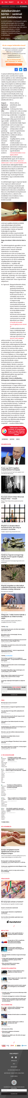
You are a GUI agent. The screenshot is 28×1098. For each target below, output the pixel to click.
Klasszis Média (14, 1076)
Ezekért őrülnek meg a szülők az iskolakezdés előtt (16, 1022)
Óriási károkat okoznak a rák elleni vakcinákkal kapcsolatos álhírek (13, 630)
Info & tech (4, 930)
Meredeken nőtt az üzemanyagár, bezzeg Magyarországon (11, 635)
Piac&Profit (17, 38)
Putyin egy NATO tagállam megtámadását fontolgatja (10, 469)
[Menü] (2, 2)
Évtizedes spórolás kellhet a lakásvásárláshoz (12, 732)
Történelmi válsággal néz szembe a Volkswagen (14, 996)
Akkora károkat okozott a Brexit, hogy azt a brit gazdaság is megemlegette (13, 717)
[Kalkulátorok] (18, 2)
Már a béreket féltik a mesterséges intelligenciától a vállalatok (10, 964)
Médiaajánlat (14, 1066)
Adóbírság (5, 439)
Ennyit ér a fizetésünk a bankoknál (9, 907)
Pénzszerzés (5, 878)
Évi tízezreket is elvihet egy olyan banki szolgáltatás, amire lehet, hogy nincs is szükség (13, 861)
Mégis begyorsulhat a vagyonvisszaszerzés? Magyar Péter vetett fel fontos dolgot (12, 676)
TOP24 (4, 626)
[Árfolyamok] (22, 2)
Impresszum (14, 1060)
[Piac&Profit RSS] (16, 1057)
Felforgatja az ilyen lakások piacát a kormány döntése (12, 722)
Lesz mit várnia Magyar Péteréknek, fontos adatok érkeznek (13, 742)
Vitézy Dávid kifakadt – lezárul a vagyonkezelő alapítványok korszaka (12, 651)
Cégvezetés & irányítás (8, 968)
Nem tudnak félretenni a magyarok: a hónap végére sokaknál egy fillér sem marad (13, 747)
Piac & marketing (6, 1004)
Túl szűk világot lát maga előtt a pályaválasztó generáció (12, 711)
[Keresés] (25, 2)
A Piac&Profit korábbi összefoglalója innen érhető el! (18, 324)
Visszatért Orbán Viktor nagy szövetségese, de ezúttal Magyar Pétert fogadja (12, 670)
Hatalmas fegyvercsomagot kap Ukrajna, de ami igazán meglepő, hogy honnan (12, 556)
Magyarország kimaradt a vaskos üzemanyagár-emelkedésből (13, 665)
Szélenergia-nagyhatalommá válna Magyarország (13, 866)
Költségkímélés (6, 826)
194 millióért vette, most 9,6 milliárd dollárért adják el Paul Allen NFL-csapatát (16, 770)
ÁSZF (14, 1063)
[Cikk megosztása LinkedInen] (25, 69)
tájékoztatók (14, 1073)
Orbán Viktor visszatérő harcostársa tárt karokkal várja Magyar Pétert (13, 645)
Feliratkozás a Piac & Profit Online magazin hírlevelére (14, 1087)
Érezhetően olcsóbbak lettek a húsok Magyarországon (10, 736)
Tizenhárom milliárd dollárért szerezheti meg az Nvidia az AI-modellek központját (14, 786)
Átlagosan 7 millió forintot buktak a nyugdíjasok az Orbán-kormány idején (13, 616)
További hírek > (5, 822)
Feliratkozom (14, 694)
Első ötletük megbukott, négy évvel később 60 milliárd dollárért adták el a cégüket (15, 810)
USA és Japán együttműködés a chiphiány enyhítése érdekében (15, 933)
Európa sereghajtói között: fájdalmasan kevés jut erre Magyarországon (10, 851)
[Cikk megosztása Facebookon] (16, 69)
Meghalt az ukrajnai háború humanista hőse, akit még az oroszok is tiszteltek (11, 527)
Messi (17, 439)
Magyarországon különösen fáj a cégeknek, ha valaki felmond (16, 971)
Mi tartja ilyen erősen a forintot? (9, 702)
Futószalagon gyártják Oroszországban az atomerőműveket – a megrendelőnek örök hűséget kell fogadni (13, 659)
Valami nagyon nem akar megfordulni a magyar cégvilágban (17, 978)
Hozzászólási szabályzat (14, 1070)
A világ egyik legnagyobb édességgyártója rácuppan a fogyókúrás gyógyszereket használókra (12, 960)
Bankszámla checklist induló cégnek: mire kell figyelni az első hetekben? (17, 986)
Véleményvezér (6, 444)
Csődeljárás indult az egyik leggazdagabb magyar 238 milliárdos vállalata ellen (17, 759)
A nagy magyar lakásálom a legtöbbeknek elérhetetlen (11, 912)
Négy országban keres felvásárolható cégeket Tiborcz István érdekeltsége (17, 798)
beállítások (21, 1073)
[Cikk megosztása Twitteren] (20, 69)
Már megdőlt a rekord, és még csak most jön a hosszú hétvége (12, 871)
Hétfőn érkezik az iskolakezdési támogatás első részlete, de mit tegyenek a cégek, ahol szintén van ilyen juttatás (14, 1000)
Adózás (12, 439)
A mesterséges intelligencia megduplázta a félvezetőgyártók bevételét (16, 949)
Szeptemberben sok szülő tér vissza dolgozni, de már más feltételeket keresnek (13, 727)
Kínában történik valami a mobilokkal (17, 1014)
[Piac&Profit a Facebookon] (12, 1057)
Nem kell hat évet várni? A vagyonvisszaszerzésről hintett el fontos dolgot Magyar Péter (13, 640)
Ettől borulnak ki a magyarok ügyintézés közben (13, 706)
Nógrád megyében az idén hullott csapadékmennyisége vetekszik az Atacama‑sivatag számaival (13, 587)
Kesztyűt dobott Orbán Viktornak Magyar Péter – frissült (12, 498)
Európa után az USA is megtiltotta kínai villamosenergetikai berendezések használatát (16, 941)
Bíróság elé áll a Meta (7, 1029)
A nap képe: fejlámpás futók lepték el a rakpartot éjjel (13, 681)
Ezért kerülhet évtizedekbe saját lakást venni (12, 917)
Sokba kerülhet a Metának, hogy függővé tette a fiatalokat (16, 1008)
